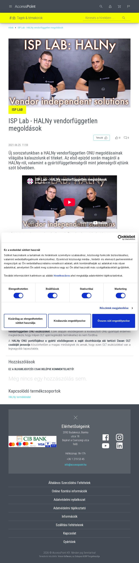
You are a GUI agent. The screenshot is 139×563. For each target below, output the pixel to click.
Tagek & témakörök (30, 18)
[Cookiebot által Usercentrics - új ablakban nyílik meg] (120, 237)
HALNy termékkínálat (19, 397)
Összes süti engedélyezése (114, 320)
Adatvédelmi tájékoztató (69, 508)
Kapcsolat (69, 533)
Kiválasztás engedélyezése (69, 320)
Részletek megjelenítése (114, 308)
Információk (69, 516)
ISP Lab (17, 110)
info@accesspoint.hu (75, 464)
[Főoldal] (21, 6)
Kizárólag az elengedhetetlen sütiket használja (25, 320)
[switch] (52, 295)
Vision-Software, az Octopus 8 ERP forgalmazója (79, 556)
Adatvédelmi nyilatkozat (69, 500)
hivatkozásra (62, 275)
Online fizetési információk (69, 491)
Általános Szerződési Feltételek (69, 483)
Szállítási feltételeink (69, 525)
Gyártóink (69, 542)
